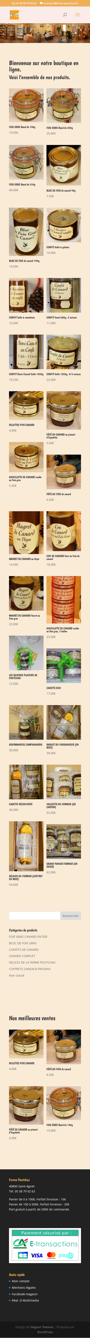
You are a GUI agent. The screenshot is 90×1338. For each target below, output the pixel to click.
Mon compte (21, 1281)
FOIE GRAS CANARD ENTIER (28, 937)
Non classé (16, 975)
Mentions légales (24, 1288)
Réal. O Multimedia (25, 1300)
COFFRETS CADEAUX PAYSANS (30, 969)
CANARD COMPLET (22, 956)
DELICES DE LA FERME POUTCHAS (32, 962)
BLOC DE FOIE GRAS (23, 943)
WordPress (45, 1332)
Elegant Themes (41, 1327)
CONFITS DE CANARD (24, 950)
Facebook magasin (25, 1294)
